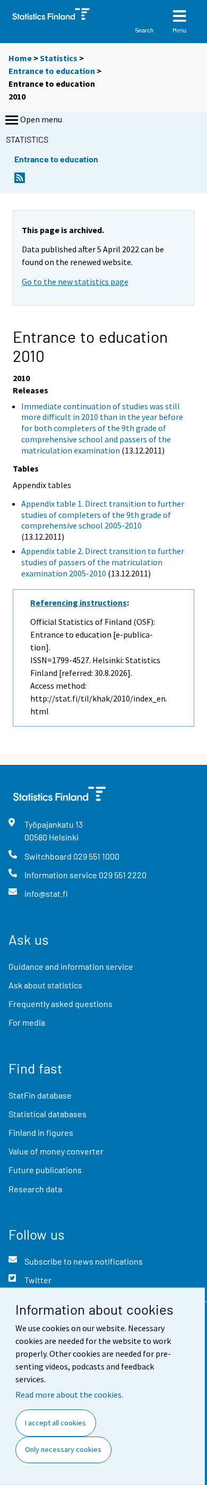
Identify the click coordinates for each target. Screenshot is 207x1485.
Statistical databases (47, 1114)
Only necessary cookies (63, 1449)
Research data (35, 1189)
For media (26, 1022)
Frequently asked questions (60, 1004)
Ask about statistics (45, 985)
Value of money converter (56, 1151)
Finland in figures (40, 1132)
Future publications (45, 1170)
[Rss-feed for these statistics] (19, 181)
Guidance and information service (70, 966)
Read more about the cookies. (69, 1394)
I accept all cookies (55, 1423)
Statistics (58, 58)
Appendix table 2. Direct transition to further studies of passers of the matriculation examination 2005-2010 (102, 562)
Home (20, 58)
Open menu (41, 119)
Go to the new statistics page (75, 281)
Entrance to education (51, 70)
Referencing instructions (78, 602)
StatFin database (40, 1095)
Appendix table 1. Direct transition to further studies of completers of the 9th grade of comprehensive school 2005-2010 (102, 514)
